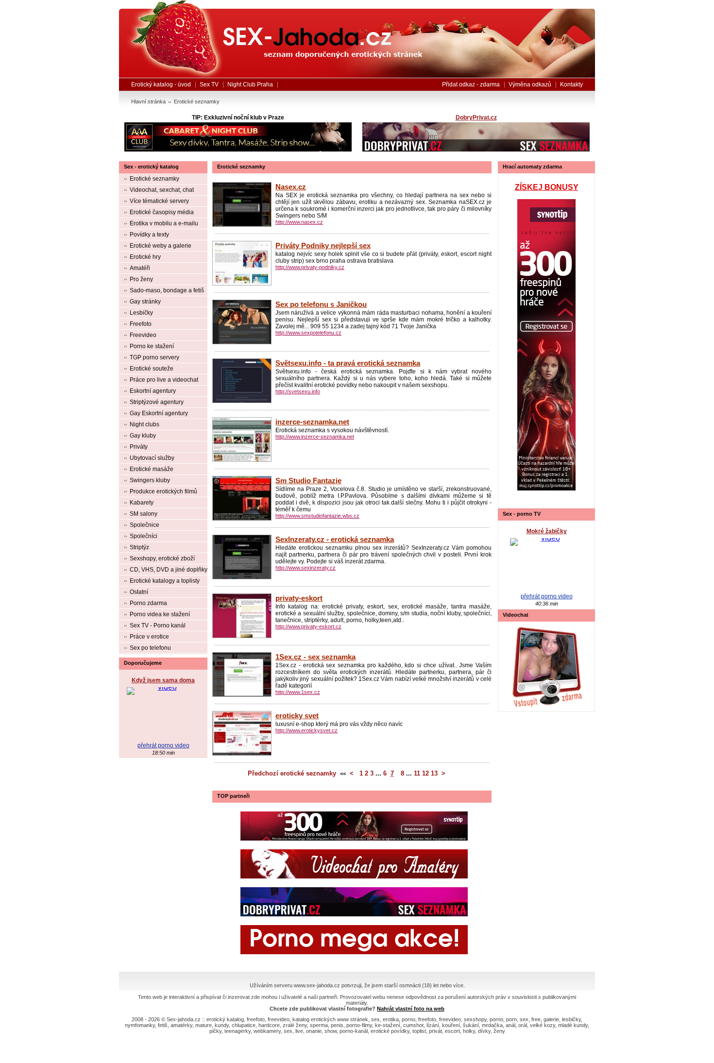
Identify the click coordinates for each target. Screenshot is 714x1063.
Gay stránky (145, 301)
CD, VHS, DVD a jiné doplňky (168, 569)
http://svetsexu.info (297, 391)
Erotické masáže (151, 469)
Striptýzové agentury (157, 402)
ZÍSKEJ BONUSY (546, 187)
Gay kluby (143, 435)
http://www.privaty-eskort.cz (308, 626)
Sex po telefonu (150, 647)
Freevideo (143, 335)
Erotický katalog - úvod (161, 84)
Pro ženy (141, 279)
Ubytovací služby (152, 458)
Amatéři (140, 268)
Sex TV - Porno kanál (158, 625)
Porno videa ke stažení (160, 614)
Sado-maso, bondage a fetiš (167, 290)
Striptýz (139, 547)
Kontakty (571, 84)
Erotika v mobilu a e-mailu (164, 223)
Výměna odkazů (530, 84)
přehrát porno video (163, 745)
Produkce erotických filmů (163, 491)
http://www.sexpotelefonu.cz (308, 333)
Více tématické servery (159, 201)
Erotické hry (145, 256)
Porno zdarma (148, 603)
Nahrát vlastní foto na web (410, 1009)
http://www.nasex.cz (299, 222)
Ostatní (139, 592)
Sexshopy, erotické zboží (162, 558)
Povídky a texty (149, 234)
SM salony (143, 513)
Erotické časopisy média (162, 212)
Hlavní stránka (148, 101)
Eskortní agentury (153, 391)
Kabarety (141, 502)
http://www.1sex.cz (297, 692)
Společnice (144, 525)
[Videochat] (546, 666)
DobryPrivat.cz (476, 117)
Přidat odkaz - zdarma (471, 84)
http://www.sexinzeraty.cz (305, 568)
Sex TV (209, 84)
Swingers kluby (150, 480)
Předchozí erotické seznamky (292, 773)
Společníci (143, 536)
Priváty (139, 446)
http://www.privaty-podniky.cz (309, 267)
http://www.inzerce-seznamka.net (314, 436)
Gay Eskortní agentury (159, 413)
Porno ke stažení (152, 346)
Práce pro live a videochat (164, 379)
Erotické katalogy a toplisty (165, 580)
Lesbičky (141, 312)
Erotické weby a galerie (160, 245)
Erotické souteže (151, 368)
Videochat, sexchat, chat (162, 189)
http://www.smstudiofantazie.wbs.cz (317, 516)
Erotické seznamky (197, 101)
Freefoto (141, 324)
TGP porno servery (154, 357)
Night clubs (144, 424)
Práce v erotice (149, 636)
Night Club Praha (250, 84)
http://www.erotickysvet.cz (306, 730)
